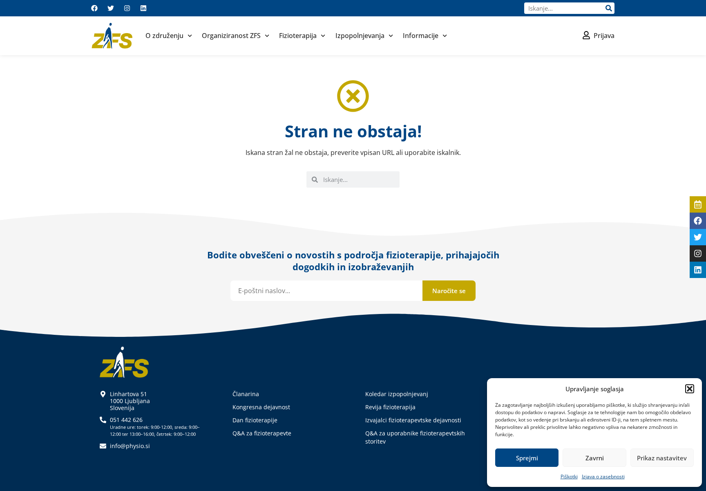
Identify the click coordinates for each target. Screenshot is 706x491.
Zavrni (594, 458)
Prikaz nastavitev (662, 458)
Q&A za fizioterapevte (261, 433)
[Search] (608, 8)
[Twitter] (110, 8)
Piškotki (569, 476)
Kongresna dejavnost (261, 407)
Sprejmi (527, 458)
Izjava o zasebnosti (603, 476)
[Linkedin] (143, 8)
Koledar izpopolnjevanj (396, 394)
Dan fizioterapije (254, 420)
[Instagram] (127, 8)
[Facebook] (94, 8)
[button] (690, 389)
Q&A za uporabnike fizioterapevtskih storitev (415, 437)
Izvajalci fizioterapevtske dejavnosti (413, 420)
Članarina (245, 394)
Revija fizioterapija (390, 407)
